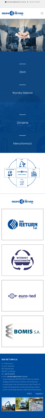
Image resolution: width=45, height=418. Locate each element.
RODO (29, 394)
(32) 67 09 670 (9, 374)
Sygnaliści (39, 394)
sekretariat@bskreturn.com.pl (16, 2)
